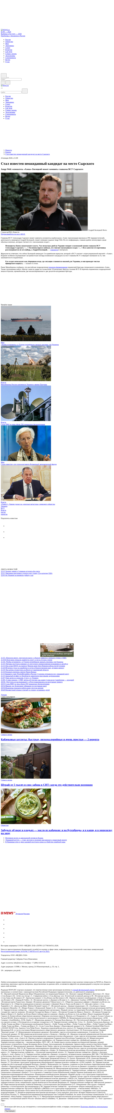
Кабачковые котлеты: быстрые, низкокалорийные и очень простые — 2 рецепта (50, 739)
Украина (4, 506)
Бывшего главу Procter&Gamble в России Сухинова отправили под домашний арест (35, 674)
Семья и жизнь (6, 735)
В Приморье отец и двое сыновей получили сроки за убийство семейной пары (35, 842)
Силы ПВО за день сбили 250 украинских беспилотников (23, 424)
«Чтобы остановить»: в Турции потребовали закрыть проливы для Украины (30, 345)
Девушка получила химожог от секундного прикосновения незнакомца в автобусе (34, 664)
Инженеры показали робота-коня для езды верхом (22, 688)
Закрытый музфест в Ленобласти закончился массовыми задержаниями (30, 676)
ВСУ (3, 508)
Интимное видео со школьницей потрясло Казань (24, 838)
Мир (2, 343)
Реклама (26, 914)
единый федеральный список (83, 990)
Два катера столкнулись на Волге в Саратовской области (25, 670)
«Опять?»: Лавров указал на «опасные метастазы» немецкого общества (28, 504)
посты (3, 512)
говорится (54, 250)
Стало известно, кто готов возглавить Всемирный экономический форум (29, 464)
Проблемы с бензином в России (13, 36)
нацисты (4, 514)
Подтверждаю (10, 1111)
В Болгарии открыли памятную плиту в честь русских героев (26, 660)
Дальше (4, 695)
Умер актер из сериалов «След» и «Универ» (20, 678)
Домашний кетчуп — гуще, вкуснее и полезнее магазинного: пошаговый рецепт (36, 840)
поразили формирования (58, 267)
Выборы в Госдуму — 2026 (11, 34)
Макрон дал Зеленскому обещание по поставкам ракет (24, 686)
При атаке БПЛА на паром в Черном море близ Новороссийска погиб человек (33, 666)
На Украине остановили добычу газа (17, 575)
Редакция (19, 914)
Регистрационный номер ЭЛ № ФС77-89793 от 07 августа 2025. (25, 951)
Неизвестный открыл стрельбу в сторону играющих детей (25, 690)
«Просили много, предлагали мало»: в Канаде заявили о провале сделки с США (33, 658)
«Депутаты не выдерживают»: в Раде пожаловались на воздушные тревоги (32, 682)
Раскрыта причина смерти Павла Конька (18, 672)
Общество (5, 825)
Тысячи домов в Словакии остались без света (20, 571)
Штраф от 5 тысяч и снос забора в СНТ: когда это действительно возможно (47, 784)
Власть (3, 382)
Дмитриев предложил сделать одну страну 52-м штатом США (26, 573)
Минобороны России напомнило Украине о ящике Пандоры (24, 384)
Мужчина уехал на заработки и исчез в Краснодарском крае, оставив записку (32, 668)
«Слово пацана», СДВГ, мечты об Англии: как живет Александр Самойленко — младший (37, 680)
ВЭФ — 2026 (6, 32)
